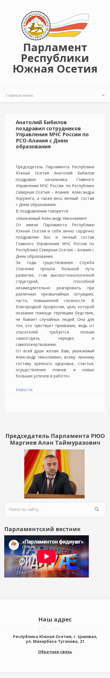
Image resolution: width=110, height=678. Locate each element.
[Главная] (55, 25)
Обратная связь (55, 651)
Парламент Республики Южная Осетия (55, 58)
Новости (24, 389)
